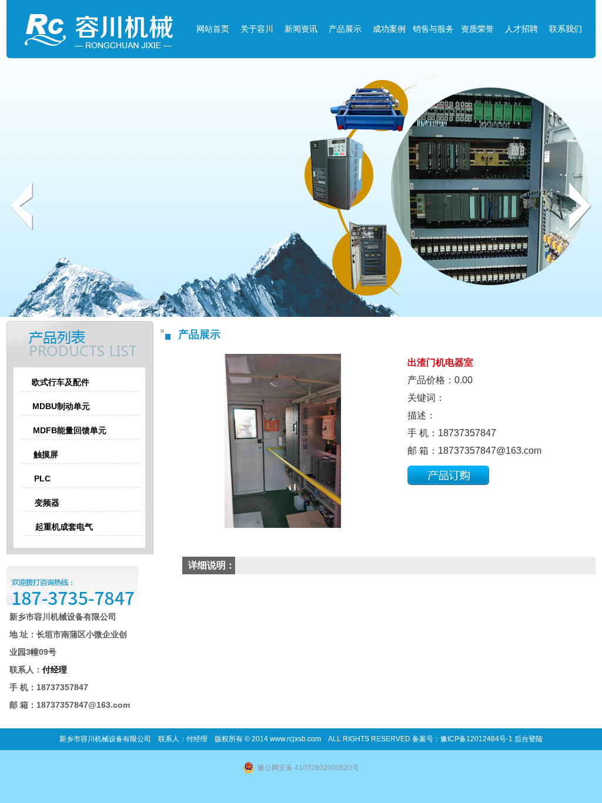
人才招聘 (521, 29)
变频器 (47, 502)
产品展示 (345, 29)
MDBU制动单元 (61, 406)
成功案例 (389, 29)
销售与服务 (433, 29)
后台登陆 (528, 739)
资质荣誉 (477, 29)
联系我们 (565, 29)
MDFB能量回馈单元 (69, 430)
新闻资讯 (301, 29)
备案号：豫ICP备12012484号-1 (463, 739)
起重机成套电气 (64, 526)
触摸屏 (46, 454)
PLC (42, 478)
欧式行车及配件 (60, 382)
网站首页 (212, 29)
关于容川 (256, 29)
